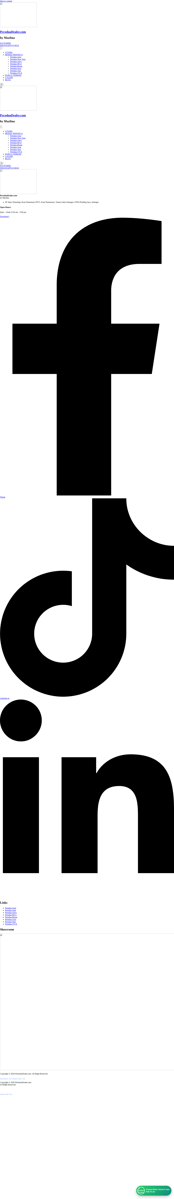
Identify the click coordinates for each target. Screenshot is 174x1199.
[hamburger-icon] (1, 48)
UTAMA (9, 52)
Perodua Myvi (16, 64)
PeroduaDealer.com (13, 31)
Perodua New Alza (17, 59)
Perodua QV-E (16, 73)
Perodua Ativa (16, 61)
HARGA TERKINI (13, 75)
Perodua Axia (15, 68)
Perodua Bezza (16, 66)
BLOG (8, 80)
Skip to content (6, 1)
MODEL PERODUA (14, 55)
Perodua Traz (15, 71)
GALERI (9, 78)
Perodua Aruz (15, 57)
